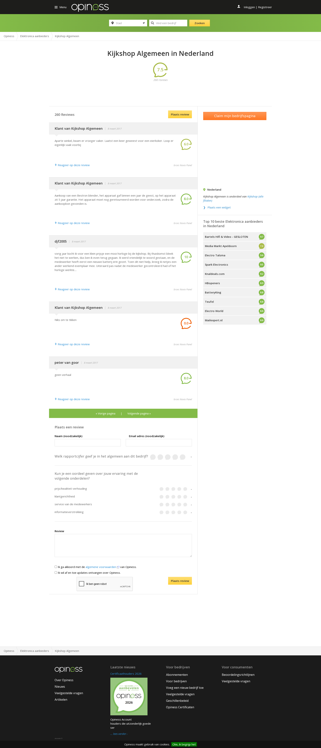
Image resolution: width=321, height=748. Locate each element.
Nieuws (60, 687)
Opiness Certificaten (180, 707)
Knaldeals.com (215, 274)
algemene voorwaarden (101, 567)
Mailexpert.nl (214, 320)
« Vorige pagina (105, 413)
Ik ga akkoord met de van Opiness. (97, 567)
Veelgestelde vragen (69, 693)
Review (59, 531)
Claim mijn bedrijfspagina (234, 116)
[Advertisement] (160, 90)
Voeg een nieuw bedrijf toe (185, 688)
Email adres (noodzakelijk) (146, 436)
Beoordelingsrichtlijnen (238, 675)
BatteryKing (213, 292)
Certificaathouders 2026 (126, 673)
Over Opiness (64, 680)
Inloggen (249, 7)
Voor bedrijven (176, 681)
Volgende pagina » (139, 413)
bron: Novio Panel (183, 165)
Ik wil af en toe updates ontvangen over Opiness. (89, 572)
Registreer (265, 7)
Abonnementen (177, 675)
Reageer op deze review (72, 165)
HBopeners (212, 283)
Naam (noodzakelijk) (68, 436)
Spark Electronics (216, 264)
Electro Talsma (215, 255)
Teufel (209, 301)
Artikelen (61, 700)
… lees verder (118, 733)
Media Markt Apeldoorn (221, 246)
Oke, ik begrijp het (184, 744)
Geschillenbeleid (177, 701)
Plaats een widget (219, 207)
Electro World (214, 311)
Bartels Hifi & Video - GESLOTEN (226, 237)
